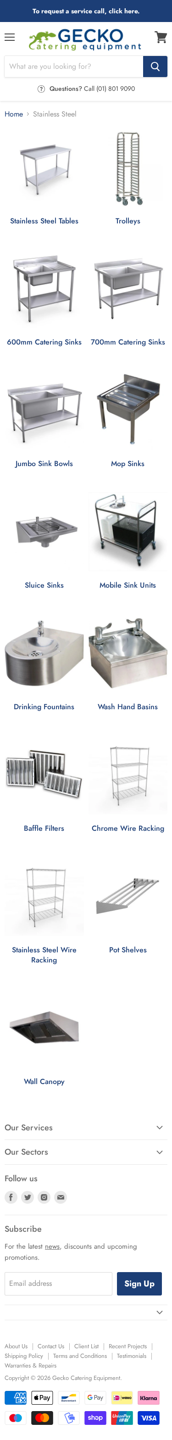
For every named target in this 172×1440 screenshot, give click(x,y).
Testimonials (131, 1355)
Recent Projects (128, 1346)
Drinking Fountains (44, 707)
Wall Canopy (44, 1082)
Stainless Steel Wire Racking (44, 955)
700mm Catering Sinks (128, 342)
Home (14, 114)
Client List (86, 1346)
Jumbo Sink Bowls (44, 464)
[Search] (155, 66)
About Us (16, 1346)
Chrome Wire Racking (128, 828)
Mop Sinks (127, 464)
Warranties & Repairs (30, 1365)
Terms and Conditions (80, 1355)
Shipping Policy (24, 1355)
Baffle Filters (44, 828)
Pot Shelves (128, 950)
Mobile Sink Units (128, 585)
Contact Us (51, 1346)
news (52, 1246)
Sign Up (139, 1284)
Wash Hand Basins (128, 707)
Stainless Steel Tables (44, 221)
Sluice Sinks (44, 585)
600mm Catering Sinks (44, 342)
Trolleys (128, 221)
